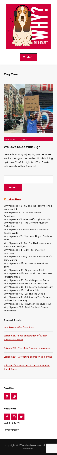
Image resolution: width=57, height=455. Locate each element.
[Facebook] (7, 417)
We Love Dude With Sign (22, 147)
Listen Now (14, 199)
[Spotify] (7, 396)
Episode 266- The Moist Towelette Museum (27, 348)
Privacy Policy (11, 429)
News (24, 139)
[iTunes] (14, 396)
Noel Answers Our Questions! (19, 327)
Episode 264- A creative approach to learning (28, 356)
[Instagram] (14, 417)
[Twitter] (21, 417)
